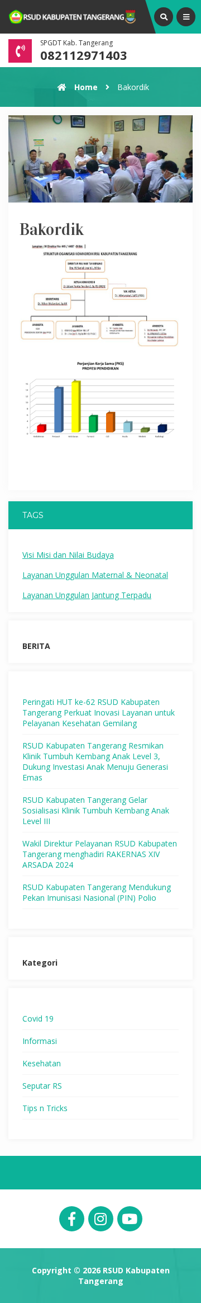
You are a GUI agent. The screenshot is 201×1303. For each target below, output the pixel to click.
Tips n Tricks (45, 1108)
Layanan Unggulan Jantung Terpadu (86, 595)
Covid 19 (38, 1018)
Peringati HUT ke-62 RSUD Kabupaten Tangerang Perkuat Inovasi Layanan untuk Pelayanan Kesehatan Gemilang (98, 712)
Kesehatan (41, 1063)
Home (85, 87)
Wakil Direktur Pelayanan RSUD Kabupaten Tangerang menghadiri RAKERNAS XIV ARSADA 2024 (99, 854)
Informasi (39, 1041)
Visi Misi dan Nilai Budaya (68, 554)
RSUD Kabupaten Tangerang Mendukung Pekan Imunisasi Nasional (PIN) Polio (96, 892)
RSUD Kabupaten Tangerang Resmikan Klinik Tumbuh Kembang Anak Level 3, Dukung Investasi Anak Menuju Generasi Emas (95, 761)
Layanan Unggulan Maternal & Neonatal (95, 575)
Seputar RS (42, 1085)
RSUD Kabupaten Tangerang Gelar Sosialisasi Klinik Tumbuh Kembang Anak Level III (95, 810)
